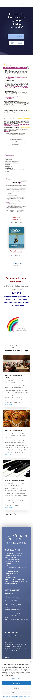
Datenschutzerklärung (17, 696)
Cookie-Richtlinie (7, 696)
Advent (12, 382)
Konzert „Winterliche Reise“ (14, 480)
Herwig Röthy (13, 380)
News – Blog (16, 43)
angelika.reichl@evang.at (13, 609)
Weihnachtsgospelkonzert (14, 430)
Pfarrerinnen (16, 37)
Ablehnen (16, 688)
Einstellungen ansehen (16, 693)
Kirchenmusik (21, 435)
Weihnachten (9, 437)
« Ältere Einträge (10, 514)
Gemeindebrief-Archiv (16, 264)
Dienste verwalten (16, 678)
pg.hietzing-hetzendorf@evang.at (15, 567)
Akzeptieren (16, 683)
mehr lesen (8, 404)
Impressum (27, 696)
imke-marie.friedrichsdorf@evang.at (16, 619)
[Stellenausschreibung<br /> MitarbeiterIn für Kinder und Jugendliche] (16, 212)
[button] (30, 661)
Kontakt (7, 657)
